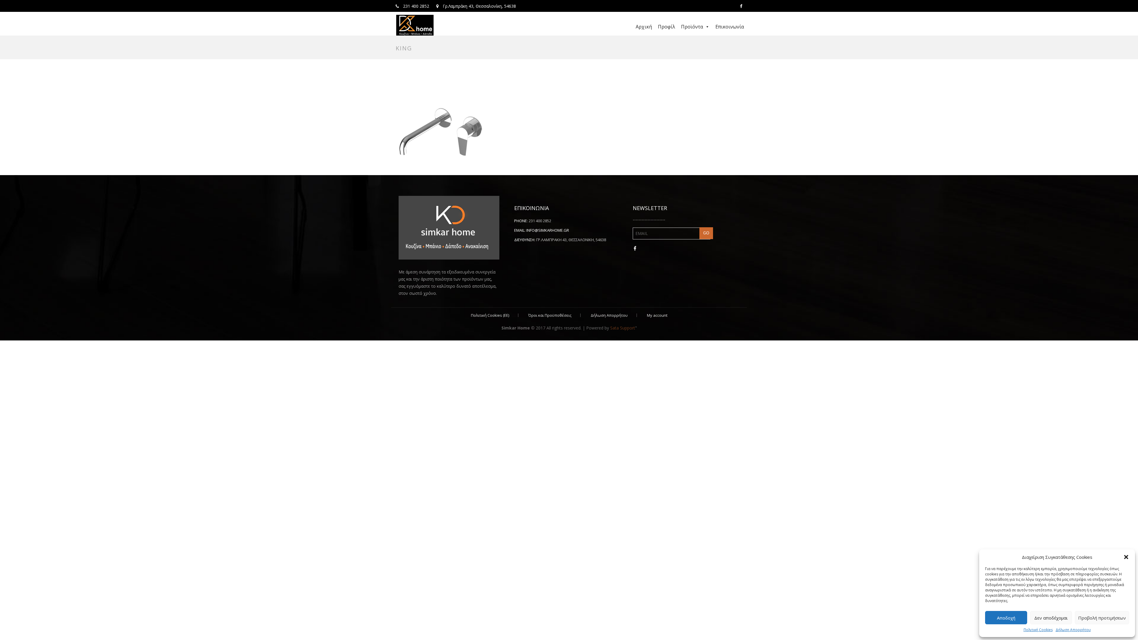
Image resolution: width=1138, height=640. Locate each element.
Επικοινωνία (729, 26)
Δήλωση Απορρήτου (1073, 629)
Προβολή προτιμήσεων (1102, 618)
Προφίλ (666, 26)
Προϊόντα (692, 26)
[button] (1126, 557)
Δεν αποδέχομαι (1051, 618)
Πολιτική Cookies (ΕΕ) (490, 315)
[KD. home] (415, 25)
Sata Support (622, 328)
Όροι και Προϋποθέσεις (549, 315)
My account (657, 315)
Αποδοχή (1006, 618)
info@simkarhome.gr (547, 230)
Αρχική (644, 26)
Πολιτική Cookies (1038, 629)
